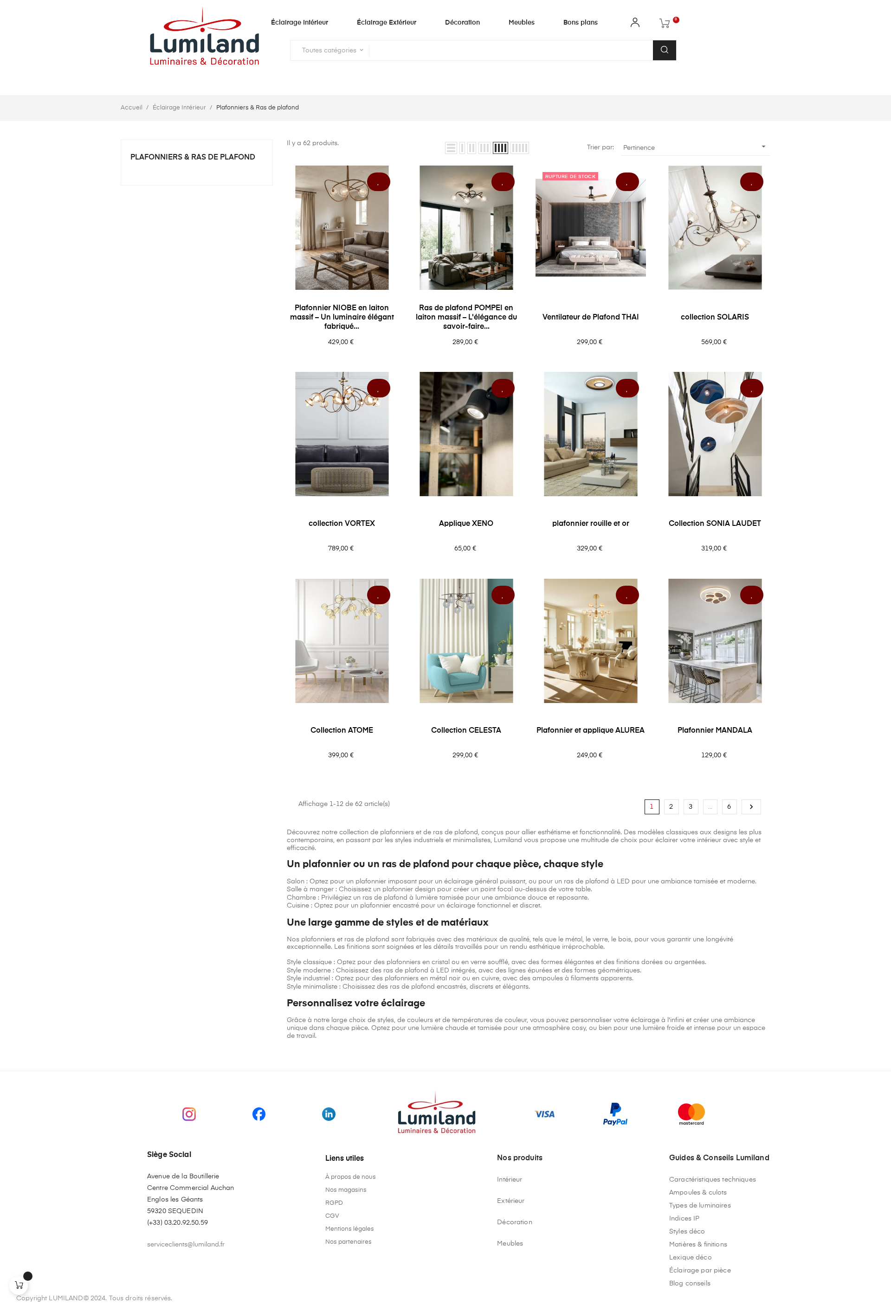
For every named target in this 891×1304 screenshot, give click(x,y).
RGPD (334, 1203)
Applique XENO (466, 524)
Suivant (751, 807)
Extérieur (510, 1201)
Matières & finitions (698, 1244)
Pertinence (695, 146)
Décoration (514, 1222)
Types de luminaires (700, 1205)
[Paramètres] (635, 24)
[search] (664, 50)
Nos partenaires (348, 1242)
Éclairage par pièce (700, 1270)
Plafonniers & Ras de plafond (192, 157)
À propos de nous (350, 1177)
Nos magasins (346, 1190)
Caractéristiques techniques (712, 1179)
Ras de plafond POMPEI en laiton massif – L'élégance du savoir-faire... (466, 318)
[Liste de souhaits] (378, 182)
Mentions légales (349, 1229)
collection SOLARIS (715, 317)
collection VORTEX (342, 524)
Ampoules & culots (698, 1192)
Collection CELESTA (466, 731)
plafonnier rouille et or (590, 524)
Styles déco (687, 1231)
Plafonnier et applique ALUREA (590, 731)
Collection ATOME (341, 731)
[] (18, 1285)
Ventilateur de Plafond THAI (590, 317)
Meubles (510, 1243)
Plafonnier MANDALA (715, 731)
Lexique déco (690, 1257)
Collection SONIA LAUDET (715, 524)
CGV (332, 1216)
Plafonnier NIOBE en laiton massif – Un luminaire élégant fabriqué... (342, 318)
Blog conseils (689, 1283)
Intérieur (509, 1179)
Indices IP (684, 1218)
